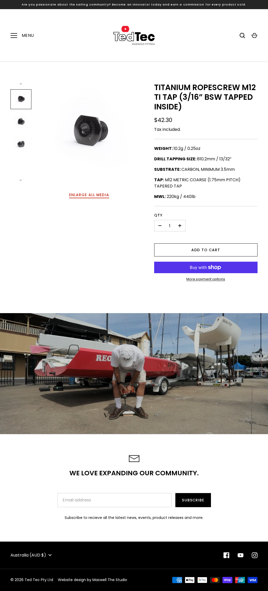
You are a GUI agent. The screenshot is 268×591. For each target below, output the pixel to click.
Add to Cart (205, 250)
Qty (158, 215)
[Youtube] (240, 555)
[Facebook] (226, 555)
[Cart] (254, 35)
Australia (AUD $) (28, 555)
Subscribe (193, 500)
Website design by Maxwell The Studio (92, 579)
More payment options (205, 279)
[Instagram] (254, 555)
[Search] (242, 35)
